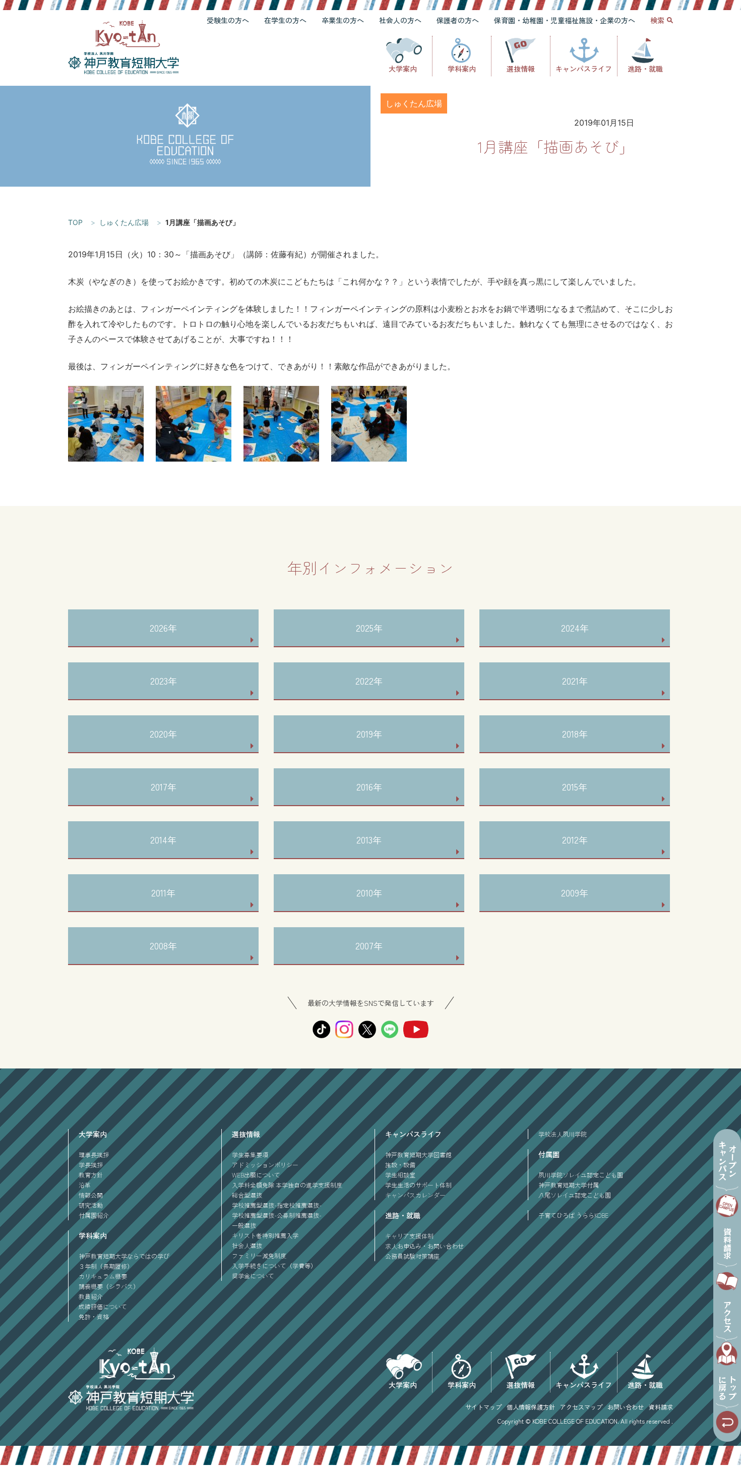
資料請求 (661, 1406)
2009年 (574, 892)
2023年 (163, 680)
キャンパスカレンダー (415, 1195)
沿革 (85, 1184)
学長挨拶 (91, 1164)
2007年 (369, 945)
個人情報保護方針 (531, 1406)
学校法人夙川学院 (562, 1134)
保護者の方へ (458, 20)
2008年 (163, 945)
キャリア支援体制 (409, 1235)
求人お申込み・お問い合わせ (424, 1246)
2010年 (369, 892)
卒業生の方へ (343, 20)
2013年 (369, 839)
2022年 (369, 680)
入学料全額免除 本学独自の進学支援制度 (287, 1184)
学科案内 (462, 69)
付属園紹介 (94, 1215)
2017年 (163, 786)
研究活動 (91, 1205)
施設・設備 (400, 1164)
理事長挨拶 (94, 1154)
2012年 (575, 839)
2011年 (163, 892)
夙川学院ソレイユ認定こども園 (580, 1174)
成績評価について (103, 1306)
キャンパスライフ (583, 69)
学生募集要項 (250, 1154)
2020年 (163, 733)
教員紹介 (91, 1296)
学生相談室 (400, 1174)
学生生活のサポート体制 (418, 1184)
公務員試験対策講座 (412, 1256)
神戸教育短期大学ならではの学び (124, 1256)
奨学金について (253, 1275)
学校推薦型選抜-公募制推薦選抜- (277, 1215)
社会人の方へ (400, 20)
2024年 (575, 627)
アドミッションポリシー (265, 1164)
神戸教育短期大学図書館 (418, 1154)
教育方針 (91, 1174)
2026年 (163, 627)
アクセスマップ (581, 1406)
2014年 (163, 839)
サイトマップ (483, 1406)
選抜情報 (521, 69)
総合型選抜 (247, 1195)
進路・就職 (645, 69)
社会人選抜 (247, 1245)
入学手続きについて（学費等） (274, 1265)
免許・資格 (94, 1316)
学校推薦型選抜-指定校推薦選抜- (277, 1205)
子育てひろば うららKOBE (573, 1215)
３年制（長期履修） (106, 1266)
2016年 (369, 786)
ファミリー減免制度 (259, 1255)
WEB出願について (256, 1174)
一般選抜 (244, 1225)
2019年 (369, 733)
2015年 (574, 786)
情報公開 (91, 1195)
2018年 (575, 733)
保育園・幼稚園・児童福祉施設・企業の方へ (564, 20)
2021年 (575, 680)
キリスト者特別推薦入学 (265, 1235)
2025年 (369, 627)
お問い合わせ (625, 1406)
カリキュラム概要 (103, 1276)
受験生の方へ (228, 20)
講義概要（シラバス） (109, 1286)
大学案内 (403, 69)
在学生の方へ (285, 20)
